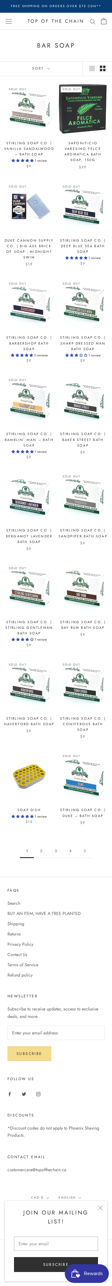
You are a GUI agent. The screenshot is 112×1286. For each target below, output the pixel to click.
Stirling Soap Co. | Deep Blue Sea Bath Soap (83, 246)
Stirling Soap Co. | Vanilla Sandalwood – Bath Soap (29, 149)
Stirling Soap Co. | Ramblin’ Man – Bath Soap (29, 439)
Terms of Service (22, 965)
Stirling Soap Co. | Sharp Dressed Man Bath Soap (83, 343)
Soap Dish (29, 809)
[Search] (93, 21)
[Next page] (85, 851)
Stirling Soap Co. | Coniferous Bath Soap (83, 724)
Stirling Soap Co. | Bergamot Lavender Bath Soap (29, 536)
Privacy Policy (20, 944)
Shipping (15, 924)
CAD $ (37, 1197)
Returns (14, 934)
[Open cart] (103, 21)
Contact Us (17, 954)
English (67, 1197)
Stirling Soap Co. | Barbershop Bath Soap (29, 343)
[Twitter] (24, 1093)
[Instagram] (38, 1093)
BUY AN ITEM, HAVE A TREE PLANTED (44, 913)
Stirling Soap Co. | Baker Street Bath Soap (83, 439)
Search (13, 903)
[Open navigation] (9, 21)
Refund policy (20, 975)
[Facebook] (9, 1093)
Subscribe (56, 1264)
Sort (39, 68)
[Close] (100, 1207)
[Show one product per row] (92, 68)
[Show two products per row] (102, 68)
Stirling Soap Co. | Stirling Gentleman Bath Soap (29, 628)
